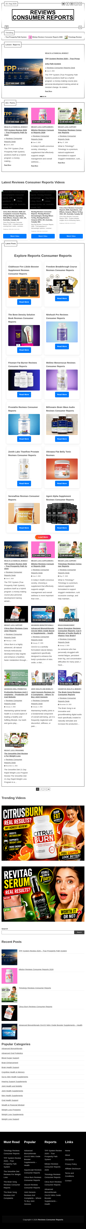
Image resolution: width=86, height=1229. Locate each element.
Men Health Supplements (12, 1096)
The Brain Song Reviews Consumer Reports (12, 1185)
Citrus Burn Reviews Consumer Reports (63, 37)
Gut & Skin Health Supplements (15, 1077)
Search (5, 929)
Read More (48, 91)
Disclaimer (69, 1160)
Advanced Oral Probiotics (15, 689)
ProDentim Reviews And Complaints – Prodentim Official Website (16, 694)
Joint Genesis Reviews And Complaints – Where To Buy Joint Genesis (43, 694)
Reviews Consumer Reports (50, 1220)
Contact (68, 1181)
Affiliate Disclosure (73, 1169)
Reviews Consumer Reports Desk (61, 68)
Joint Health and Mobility (42, 689)
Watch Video (14, 236)
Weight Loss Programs (14, 750)
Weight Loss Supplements (42, 127)
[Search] (80, 27)
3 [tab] (45, 96)
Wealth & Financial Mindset (57, 53)
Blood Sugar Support (10, 1058)
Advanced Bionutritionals (42, 625)
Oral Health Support (10, 1100)
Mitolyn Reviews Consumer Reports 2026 (36, 969)
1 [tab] (41, 96)
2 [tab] (43, 96)
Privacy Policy (71, 1164)
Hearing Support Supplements (14, 1082)
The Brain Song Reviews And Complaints (10, 1195)
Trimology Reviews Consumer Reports (29, 37)
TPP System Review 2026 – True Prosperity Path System (15, 132)
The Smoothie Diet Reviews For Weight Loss (12, 1174)
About (67, 1155)
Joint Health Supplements (12, 1091)
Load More (43, 537)
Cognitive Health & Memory (69, 689)
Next (48, 789)
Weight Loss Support (67, 127)
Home (67, 1151)
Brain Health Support (10, 1067)
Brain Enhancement (66, 625)
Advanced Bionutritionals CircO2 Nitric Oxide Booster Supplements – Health (42, 630)
